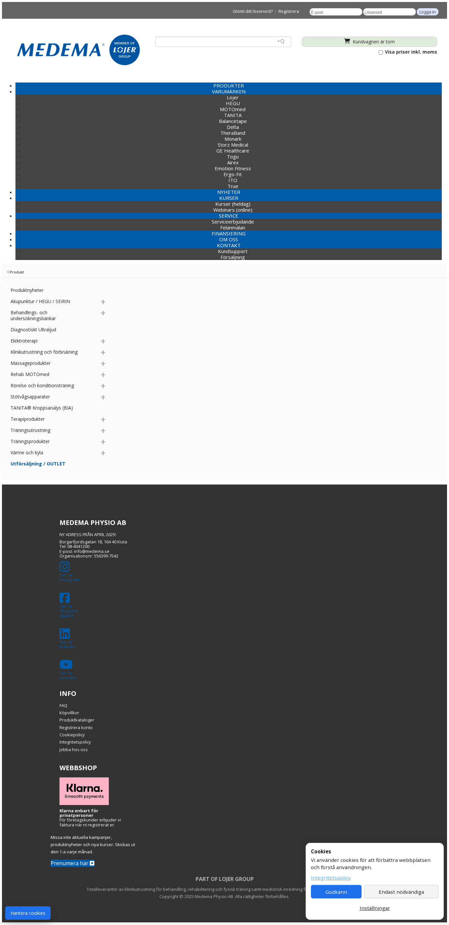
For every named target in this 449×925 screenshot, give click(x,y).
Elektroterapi (24, 341)
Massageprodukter (31, 363)
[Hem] (78, 49)
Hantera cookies (28, 913)
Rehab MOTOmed (30, 374)
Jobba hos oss (73, 749)
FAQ (63, 705)
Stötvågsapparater (30, 396)
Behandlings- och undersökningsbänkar (33, 315)
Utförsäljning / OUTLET (38, 464)
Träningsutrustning (30, 430)
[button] (228, 91)
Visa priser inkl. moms (410, 52)
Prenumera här (70, 863)
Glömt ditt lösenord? (253, 11)
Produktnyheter (27, 290)
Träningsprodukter (30, 441)
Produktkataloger (76, 720)
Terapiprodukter (28, 419)
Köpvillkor (69, 713)
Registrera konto (76, 727)
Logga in (427, 12)
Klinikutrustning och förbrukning (44, 352)
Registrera (288, 11)
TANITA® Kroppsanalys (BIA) (42, 408)
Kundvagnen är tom (373, 41)
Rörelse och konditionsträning (42, 385)
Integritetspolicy (75, 742)
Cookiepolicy (72, 735)
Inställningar (375, 908)
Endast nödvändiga (401, 892)
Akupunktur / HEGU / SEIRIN (40, 301)
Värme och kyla (27, 452)
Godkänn (336, 892)
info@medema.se (91, 551)
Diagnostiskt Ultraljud (33, 329)
